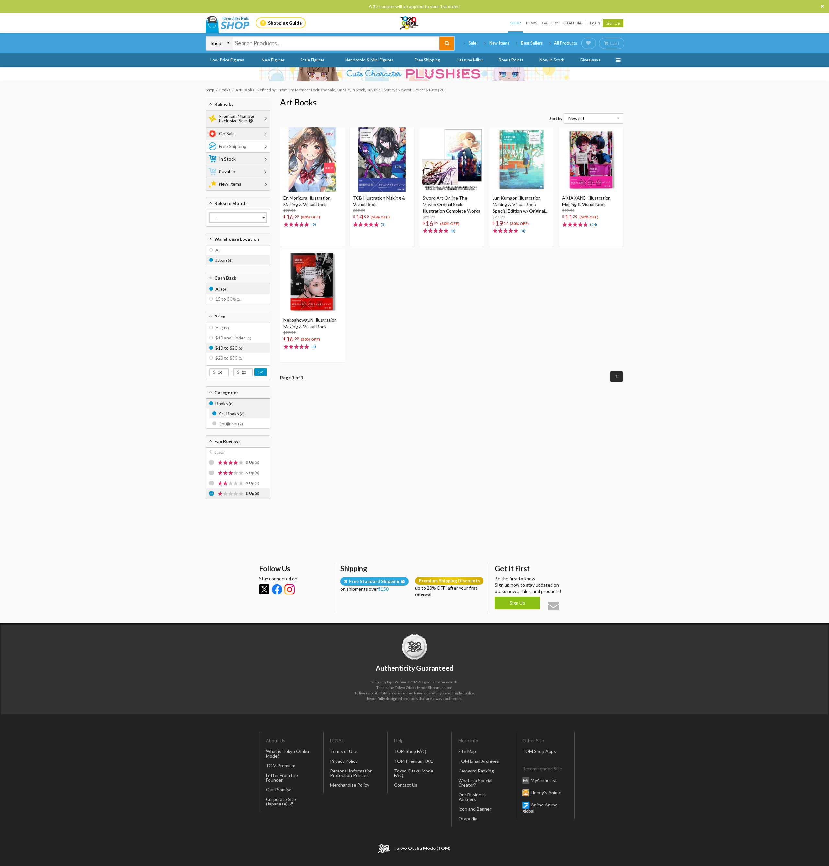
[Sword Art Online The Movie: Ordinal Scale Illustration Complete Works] (451, 159)
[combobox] (335, 43)
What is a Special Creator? (475, 783)
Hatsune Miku (470, 59)
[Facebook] (277, 589)
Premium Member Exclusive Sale (237, 118)
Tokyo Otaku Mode (409, 23)
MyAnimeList (544, 780)
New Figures (273, 59)
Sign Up (613, 23)
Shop (515, 22)
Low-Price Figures (227, 59)
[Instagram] (289, 589)
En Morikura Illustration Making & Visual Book (307, 201)
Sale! (473, 43)
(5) (383, 224)
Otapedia (572, 22)
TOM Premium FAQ (414, 761)
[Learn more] (250, 121)
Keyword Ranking (476, 770)
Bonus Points (511, 59)
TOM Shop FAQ (410, 751)
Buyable (227, 171)
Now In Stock (551, 59)
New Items (499, 43)
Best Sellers (532, 43)
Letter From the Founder (282, 777)
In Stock (227, 158)
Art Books (298, 102)
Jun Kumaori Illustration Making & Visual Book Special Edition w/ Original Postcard (519, 204)
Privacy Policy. (397, 846)
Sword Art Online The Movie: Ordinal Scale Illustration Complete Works (451, 204)
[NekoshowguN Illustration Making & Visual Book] (312, 281)
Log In (595, 22)
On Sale (227, 133)
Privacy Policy (344, 761)
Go (260, 372)
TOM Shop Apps (539, 751)
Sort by (555, 118)
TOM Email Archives (478, 761)
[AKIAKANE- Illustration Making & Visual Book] (591, 159)
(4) (522, 230)
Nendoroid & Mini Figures (369, 59)
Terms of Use (343, 751)
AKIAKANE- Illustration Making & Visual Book (586, 201)
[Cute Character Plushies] (414, 74)
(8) (452, 230)
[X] (264, 589)
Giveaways (590, 59)
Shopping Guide (285, 23)
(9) (313, 224)
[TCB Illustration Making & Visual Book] (382, 159)
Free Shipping (427, 59)
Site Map (467, 751)
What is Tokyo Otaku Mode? (287, 754)
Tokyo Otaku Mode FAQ (413, 773)
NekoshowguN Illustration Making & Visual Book (310, 323)
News (531, 22)
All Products (565, 43)
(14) (593, 224)
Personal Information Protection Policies (351, 773)
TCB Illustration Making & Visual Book (379, 201)
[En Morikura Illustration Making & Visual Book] (312, 159)
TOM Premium (280, 765)
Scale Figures (312, 59)
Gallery (550, 22)
